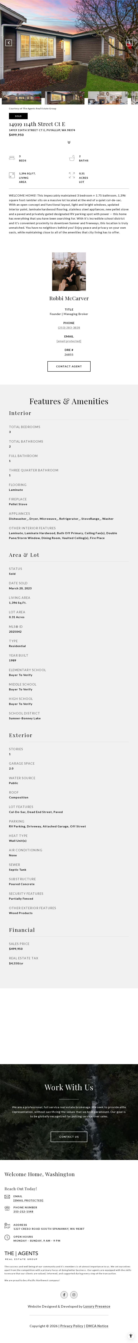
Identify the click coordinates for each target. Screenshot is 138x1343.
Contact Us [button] (69, 1136)
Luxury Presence (96, 1306)
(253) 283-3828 (69, 327)
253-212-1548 (23, 1211)
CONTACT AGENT (69, 366)
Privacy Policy (71, 1326)
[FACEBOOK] (64, 1294)
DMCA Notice (97, 1326)
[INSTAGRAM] (73, 1294)
